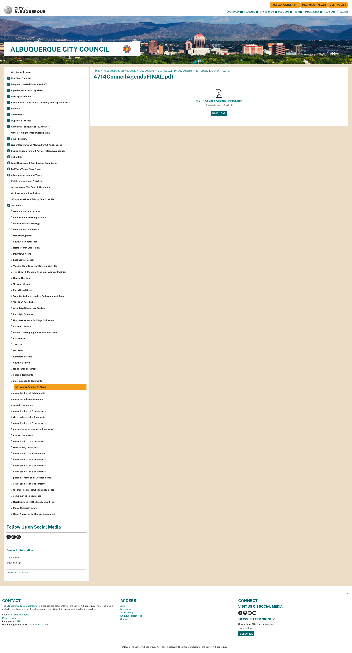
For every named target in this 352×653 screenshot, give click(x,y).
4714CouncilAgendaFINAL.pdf (30, 387)
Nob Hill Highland (22, 235)
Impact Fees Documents (26, 229)
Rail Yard (18, 350)
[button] (329, 11)
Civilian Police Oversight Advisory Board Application (38, 151)
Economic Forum (22, 326)
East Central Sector (23, 260)
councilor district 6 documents (29, 459)
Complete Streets (22, 356)
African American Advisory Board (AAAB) (32, 199)
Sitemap (124, 619)
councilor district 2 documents (29, 453)
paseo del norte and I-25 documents (32, 477)
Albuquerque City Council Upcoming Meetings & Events (40, 102)
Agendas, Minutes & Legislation (27, 90)
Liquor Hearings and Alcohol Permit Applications (36, 145)
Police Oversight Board (25, 508)
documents (147, 71)
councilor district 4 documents (29, 441)
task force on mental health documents (33, 490)
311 (9, 614)
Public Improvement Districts (26, 181)
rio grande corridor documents (29, 417)
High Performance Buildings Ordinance (33, 320)
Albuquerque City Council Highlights (30, 187)
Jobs (296, 12)
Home (97, 71)
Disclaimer (125, 609)
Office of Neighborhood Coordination (30, 132)
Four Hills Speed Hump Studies (29, 217)
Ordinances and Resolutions (25, 193)
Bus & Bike (283, 12)
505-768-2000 (21, 614)
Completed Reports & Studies (29, 308)
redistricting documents (25, 447)
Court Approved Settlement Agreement (34, 514)
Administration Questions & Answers (30, 126)
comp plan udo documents (27, 496)
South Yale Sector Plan (25, 241)
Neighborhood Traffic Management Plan (34, 502)
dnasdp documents (23, 375)
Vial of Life (16, 157)
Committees (17, 114)
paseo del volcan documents (28, 399)
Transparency (311, 12)
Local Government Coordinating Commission (34, 163)
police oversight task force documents (33, 429)
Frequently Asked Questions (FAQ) (29, 84)
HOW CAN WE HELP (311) (285, 5)
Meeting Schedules (21, 96)
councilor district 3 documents (29, 423)
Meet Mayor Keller (314, 5)
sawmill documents (23, 405)
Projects (15, 108)
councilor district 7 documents (29, 483)
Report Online (9, 618)
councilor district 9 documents (29, 465)
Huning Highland (22, 278)
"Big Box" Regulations (24, 302)
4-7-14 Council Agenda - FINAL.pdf (219, 100)
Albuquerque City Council (120, 71)
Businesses (233, 12)
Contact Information (19, 550)
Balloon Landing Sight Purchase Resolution (35, 332)
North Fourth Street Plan (26, 247)
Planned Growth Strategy (26, 223)
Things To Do (267, 12)
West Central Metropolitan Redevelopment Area (38, 296)
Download (219, 113)
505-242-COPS (41, 624)
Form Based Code (22, 290)
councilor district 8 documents (29, 471)
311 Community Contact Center (22, 606)
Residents (249, 12)
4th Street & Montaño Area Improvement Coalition (39, 272)
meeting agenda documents (175, 71)
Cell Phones (19, 338)
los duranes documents (25, 368)
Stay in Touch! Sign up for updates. (256, 624)
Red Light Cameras (23, 314)
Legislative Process (21, 120)
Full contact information (17, 572)
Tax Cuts (17, 344)
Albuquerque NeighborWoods (26, 175)
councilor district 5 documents (29, 411)
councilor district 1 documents (29, 393)
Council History (19, 139)
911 (18, 621)
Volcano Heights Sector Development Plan (35, 266)
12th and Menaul (22, 284)
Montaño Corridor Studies (26, 211)
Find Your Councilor (21, 78)
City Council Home (21, 72)
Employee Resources (131, 615)
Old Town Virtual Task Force (26, 169)
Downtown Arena (22, 254)
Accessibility (127, 612)
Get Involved (338, 5)
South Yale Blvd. (21, 362)
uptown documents (23, 435)
